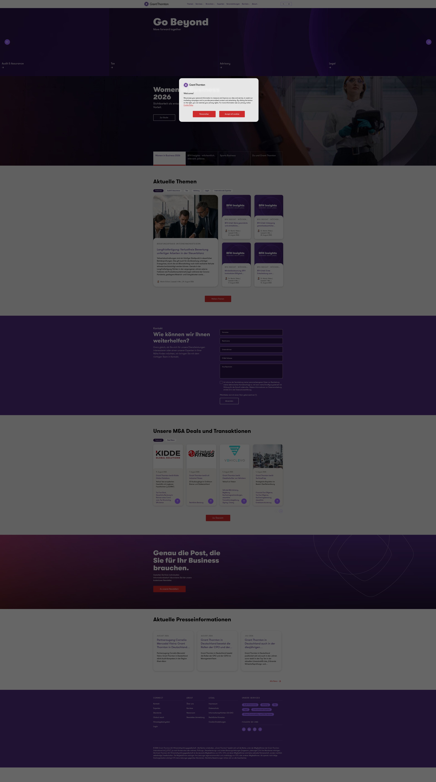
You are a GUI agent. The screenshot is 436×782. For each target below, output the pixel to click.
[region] (219, 100)
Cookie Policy (188, 105)
